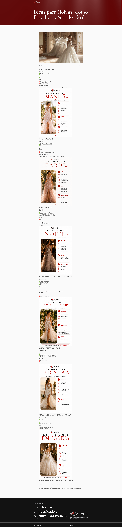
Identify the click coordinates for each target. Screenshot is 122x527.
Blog (76, 2)
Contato (84, 2)
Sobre (69, 2)
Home (62, 2)
